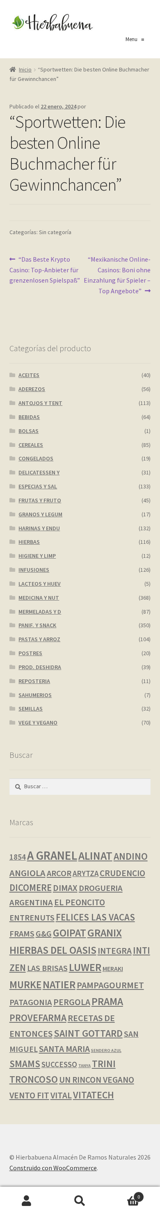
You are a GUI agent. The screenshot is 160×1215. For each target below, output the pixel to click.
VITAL (61, 1095)
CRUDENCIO (122, 873)
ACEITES (28, 375)
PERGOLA (71, 1002)
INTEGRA (115, 950)
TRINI (104, 1064)
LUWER (85, 967)
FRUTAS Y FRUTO (39, 500)
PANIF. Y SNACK (37, 625)
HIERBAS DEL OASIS (52, 950)
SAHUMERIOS (35, 695)
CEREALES (30, 445)
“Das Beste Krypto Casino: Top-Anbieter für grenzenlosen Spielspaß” (44, 270)
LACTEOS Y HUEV (39, 583)
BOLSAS (28, 431)
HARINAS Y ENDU (39, 528)
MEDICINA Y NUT (38, 597)
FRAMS (21, 933)
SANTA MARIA (64, 1048)
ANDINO (131, 856)
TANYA (84, 1065)
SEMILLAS (30, 708)
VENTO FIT (29, 1095)
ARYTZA (85, 873)
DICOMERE (30, 887)
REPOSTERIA (34, 681)
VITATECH (93, 1095)
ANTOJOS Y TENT (40, 403)
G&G (44, 933)
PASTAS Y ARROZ (39, 639)
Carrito (123, 1194)
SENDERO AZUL (106, 1050)
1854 (17, 857)
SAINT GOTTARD (88, 1033)
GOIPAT (69, 932)
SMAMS (24, 1064)
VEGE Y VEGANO (37, 722)
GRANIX (104, 932)
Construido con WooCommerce (53, 1168)
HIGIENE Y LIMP (37, 555)
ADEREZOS (31, 389)
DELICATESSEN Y (38, 472)
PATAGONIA (30, 1002)
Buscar (80, 1201)
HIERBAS (29, 541)
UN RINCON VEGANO (96, 1079)
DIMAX (65, 887)
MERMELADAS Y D (39, 611)
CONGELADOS (35, 458)
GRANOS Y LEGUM (40, 514)
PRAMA (107, 1001)
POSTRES (30, 653)
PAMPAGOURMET (110, 985)
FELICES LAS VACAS (95, 917)
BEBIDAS (29, 417)
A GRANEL (52, 855)
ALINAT (95, 856)
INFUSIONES (33, 569)
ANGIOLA (27, 873)
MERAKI (113, 968)
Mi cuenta (26, 1201)
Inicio (25, 69)
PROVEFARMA (37, 1018)
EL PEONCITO (79, 902)
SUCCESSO (59, 1064)
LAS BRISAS (47, 968)
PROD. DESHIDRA (39, 667)
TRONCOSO (33, 1079)
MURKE (25, 984)
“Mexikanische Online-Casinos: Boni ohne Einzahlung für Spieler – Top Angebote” (117, 275)
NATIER (59, 984)
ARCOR (59, 873)
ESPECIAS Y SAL (37, 486)
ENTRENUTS (32, 917)
